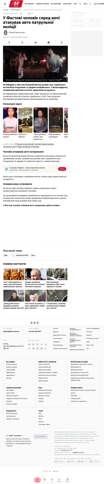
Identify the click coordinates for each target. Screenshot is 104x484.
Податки (9, 401)
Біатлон (41, 422)
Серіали (41, 401)
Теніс (40, 419)
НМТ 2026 (74, 396)
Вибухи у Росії (43, 378)
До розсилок (41, 436)
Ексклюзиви (56, 4)
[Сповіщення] (90, 3)
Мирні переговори (44, 370)
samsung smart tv (94, 461)
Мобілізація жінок (77, 370)
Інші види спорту (44, 424)
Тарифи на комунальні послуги (16, 398)
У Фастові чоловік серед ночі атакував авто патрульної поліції (42, 10)
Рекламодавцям (58, 345)
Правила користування (60, 348)
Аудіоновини (10, 375)
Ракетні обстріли (44, 364)
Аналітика (67, 4)
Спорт (40, 411)
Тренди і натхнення (12, 419)
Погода (8, 378)
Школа (73, 393)
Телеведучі (56, 342)
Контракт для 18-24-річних (79, 372)
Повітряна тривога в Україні (47, 372)
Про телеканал (57, 338)
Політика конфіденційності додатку (75, 340)
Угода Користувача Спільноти (75, 345)
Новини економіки (13, 388)
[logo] (16, 4)
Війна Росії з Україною (47, 362)
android (60, 461)
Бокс (40, 413)
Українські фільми (44, 393)
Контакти (89, 331)
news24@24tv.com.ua (11, 331)
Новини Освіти (76, 388)
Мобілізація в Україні (79, 362)
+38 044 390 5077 (35, 331)
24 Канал (6, 10)
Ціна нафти (10, 390)
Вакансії (88, 335)
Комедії (40, 398)
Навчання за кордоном (78, 401)
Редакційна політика (59, 335)
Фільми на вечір (43, 396)
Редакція (55, 331)
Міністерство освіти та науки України (83, 390)
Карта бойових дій (44, 367)
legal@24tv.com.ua (78, 452)
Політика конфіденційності (75, 329)
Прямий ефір (10, 370)
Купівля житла (11, 416)
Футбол (40, 416)
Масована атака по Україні (47, 375)
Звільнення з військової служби (81, 364)
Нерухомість (11, 411)
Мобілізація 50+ (76, 367)
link (29, 344)
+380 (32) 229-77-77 (66, 450)
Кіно (40, 388)
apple (71, 461)
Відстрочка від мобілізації (79, 375)
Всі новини (29, 4)
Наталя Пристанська (17, 32)
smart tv (82, 461)
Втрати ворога (43, 381)
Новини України (42, 4)
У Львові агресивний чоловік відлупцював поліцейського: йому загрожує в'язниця (28, 145)
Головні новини (11, 364)
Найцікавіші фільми (45, 390)
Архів (88, 342)
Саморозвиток (75, 398)
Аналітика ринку (11, 413)
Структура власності (92, 338)
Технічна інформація (92, 328)
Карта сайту (90, 345)
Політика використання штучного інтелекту (76, 334)
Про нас (55, 328)
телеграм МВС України (19, 37)
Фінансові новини (12, 396)
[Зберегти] (62, 42)
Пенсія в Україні (11, 404)
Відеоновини (10, 372)
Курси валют (10, 393)
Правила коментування (77, 349)
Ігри (75, 4)
